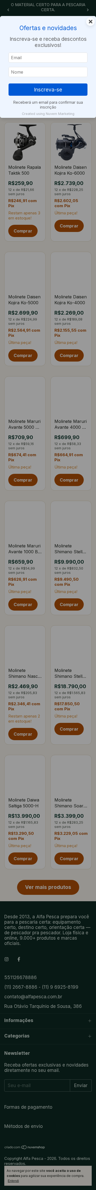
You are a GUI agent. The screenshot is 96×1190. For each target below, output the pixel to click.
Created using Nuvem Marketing (48, 114)
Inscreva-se (48, 89)
